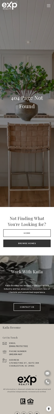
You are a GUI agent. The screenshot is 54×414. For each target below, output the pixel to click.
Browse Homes (27, 243)
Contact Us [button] (27, 307)
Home (27, 233)
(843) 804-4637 (15, 354)
